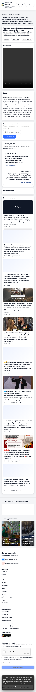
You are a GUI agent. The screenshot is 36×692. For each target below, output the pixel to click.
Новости (4, 571)
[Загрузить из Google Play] (6, 636)
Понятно (18, 687)
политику (12, 659)
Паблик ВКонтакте (9, 559)
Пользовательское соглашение (11, 623)
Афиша (4, 574)
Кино (3, 577)
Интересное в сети (15, 14)
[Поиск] (18, 5)
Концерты (5, 585)
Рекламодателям (7, 617)
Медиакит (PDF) (7, 620)
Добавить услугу (7, 597)
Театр (3, 588)
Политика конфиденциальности (12, 626)
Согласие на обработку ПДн (10, 628)
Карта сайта (5, 611)
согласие (18, 659)
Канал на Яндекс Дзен (11, 563)
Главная (4, 14)
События (4, 580)
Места (4, 582)
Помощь (4, 591)
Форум (4, 600)
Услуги (4, 594)
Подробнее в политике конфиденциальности (17, 683)
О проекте (5, 614)
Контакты (4, 602)
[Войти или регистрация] (23, 5)
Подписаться (18, 667)
